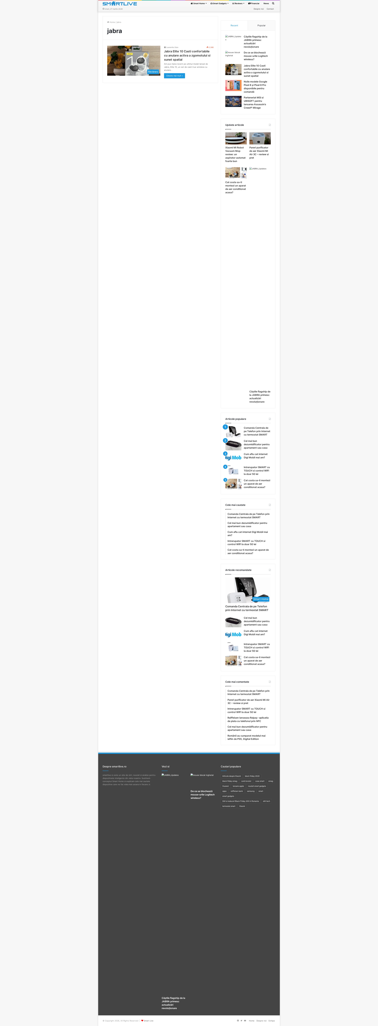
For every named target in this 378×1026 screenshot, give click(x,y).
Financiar (255, 3)
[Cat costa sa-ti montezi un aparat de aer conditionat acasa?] (236, 173)
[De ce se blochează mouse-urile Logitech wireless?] (233, 56)
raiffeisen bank (237, 791)
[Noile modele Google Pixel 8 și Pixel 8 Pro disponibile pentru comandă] (233, 85)
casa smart (259, 781)
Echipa (272, 1021)
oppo (224, 791)
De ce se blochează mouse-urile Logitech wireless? (256, 56)
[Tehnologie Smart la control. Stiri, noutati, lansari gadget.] (120, 3)
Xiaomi (242, 806)
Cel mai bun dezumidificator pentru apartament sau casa (257, 444)
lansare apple (238, 786)
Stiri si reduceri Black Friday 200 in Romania (240, 801)
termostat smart (228, 806)
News (266, 3)
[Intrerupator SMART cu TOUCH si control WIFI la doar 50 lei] (233, 471)
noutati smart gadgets (257, 786)
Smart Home (199, 3)
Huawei (225, 786)
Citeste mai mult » (174, 75)
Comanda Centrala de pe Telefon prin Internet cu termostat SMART (257, 431)
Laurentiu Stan (172, 47)
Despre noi (259, 9)
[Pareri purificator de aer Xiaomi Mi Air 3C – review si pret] (260, 138)
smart (261, 791)
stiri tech (266, 801)
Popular (262, 25)
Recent (234, 25)
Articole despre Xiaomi (231, 776)
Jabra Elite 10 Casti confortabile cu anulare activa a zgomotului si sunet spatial (187, 55)
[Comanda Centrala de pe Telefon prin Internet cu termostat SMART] (233, 431)
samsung (250, 791)
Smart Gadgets (219, 3)
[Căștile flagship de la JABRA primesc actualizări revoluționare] (233, 40)
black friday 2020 (252, 776)
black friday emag (229, 781)
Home (112, 22)
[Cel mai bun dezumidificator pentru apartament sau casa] (233, 444)
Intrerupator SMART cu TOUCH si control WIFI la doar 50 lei (257, 470)
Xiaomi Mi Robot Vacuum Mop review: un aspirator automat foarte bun (235, 154)
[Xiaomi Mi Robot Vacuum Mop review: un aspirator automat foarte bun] (236, 138)
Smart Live (148, 1021)
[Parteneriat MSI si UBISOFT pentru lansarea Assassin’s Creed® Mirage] (233, 101)
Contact (270, 9)
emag (270, 781)
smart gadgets (228, 796)
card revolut (246, 781)
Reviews (238, 3)
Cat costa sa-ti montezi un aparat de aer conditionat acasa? (257, 484)
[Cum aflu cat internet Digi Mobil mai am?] (233, 458)
